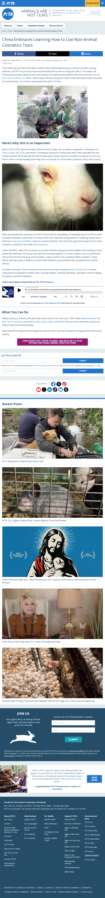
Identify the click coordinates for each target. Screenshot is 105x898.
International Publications (9, 864)
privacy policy (9, 756)
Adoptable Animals (36, 26)
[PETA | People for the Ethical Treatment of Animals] (8, 14)
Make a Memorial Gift (72, 835)
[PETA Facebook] (53, 384)
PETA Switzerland (92, 839)
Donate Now (70, 819)
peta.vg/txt (42, 366)
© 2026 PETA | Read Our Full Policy (19, 887)
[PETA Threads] (66, 389)
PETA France (90, 826)
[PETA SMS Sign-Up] (44, 389)
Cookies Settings (86, 892)
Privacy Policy (36, 892)
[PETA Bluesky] (60, 389)
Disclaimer (86, 887)
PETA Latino (90, 859)
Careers (7, 823)
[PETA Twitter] (58, 384)
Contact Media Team (50, 839)
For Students (29, 834)
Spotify (56, 303)
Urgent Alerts (29, 819)
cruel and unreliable (21, 241)
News (10, 31)
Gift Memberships (72, 867)
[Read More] (52, 779)
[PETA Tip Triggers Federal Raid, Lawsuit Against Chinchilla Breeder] (52, 495)
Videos (20, 26)
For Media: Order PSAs (51, 833)
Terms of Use (50, 892)
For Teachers (29, 838)
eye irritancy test (79, 269)
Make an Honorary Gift (72, 841)
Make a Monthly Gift (71, 829)
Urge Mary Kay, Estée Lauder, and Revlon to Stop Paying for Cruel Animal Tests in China (52, 342)
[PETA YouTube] (38, 389)
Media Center (50, 819)
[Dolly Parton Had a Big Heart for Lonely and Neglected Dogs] (52, 616)
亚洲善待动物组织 (92, 855)
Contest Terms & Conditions (67, 887)
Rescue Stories (56, 26)
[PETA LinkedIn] (49, 389)
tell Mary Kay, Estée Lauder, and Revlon (46, 321)
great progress (40, 244)
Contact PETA (10, 859)
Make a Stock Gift (72, 846)
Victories (7, 836)
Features (8, 26)
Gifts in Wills (70, 851)
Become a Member (73, 823)
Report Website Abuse (68, 892)
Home (4, 31)
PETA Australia (91, 847)
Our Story (8, 819)
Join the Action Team (30, 829)
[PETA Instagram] (64, 384)
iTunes (46, 303)
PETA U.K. (89, 822)
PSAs (46, 828)
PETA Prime (9, 844)
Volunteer (8, 840)
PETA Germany (91, 830)
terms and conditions (77, 751)
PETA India (89, 843)
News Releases (50, 823)
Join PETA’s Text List (11, 854)
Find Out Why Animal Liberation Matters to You (11, 830)
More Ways (69, 872)
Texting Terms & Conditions (16, 892)
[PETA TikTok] (55, 389)
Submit (83, 360)
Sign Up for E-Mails (12, 848)
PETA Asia (89, 851)
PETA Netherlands (92, 835)
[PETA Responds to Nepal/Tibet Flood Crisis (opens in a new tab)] (52, 436)
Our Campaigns (30, 823)
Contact (49, 887)
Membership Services (70, 862)
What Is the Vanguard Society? (72, 856)
